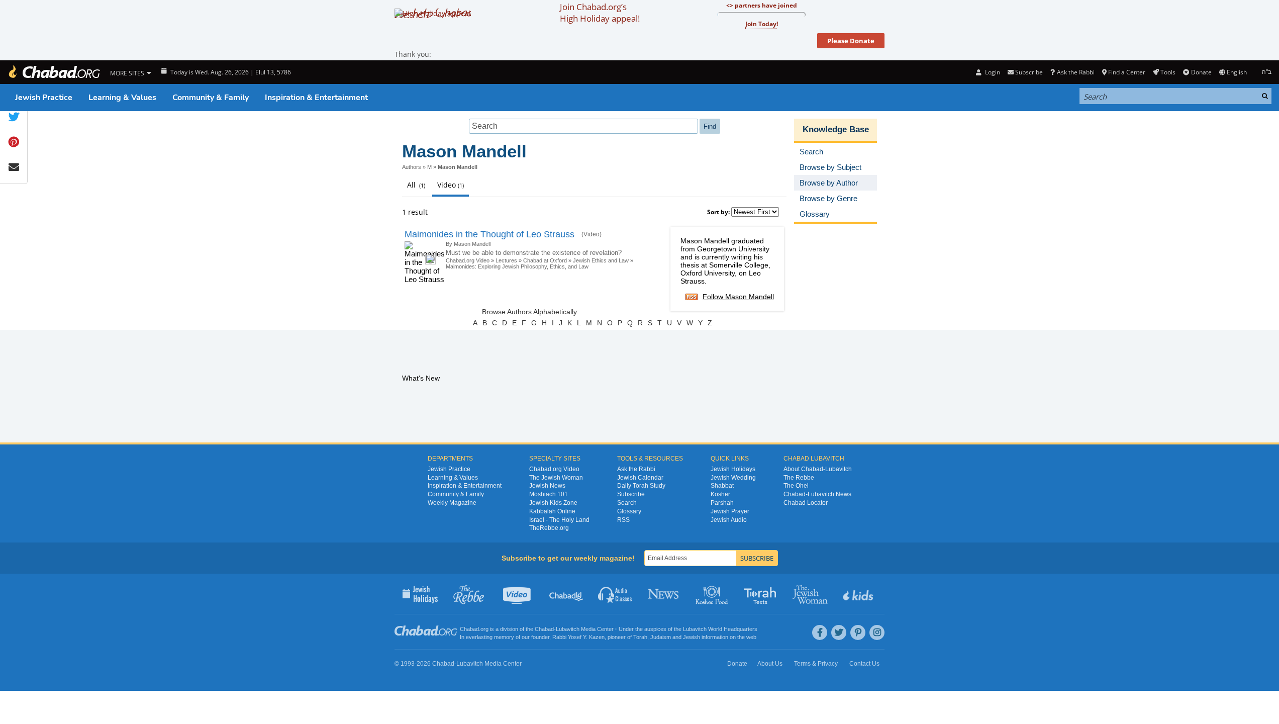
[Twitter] (838, 632)
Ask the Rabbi (1075, 72)
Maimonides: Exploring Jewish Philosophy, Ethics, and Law (517, 266)
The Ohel (796, 485)
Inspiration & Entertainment (316, 97)
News (664, 593)
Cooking (713, 593)
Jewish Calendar (640, 477)
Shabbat (722, 485)
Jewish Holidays (733, 469)
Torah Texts (761, 593)
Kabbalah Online (552, 511)
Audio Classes (615, 593)
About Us (769, 663)
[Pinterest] (857, 632)
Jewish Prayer (730, 511)
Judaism (660, 637)
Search (627, 502)
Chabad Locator (805, 502)
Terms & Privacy (816, 663)
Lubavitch (567, 629)
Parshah (722, 502)
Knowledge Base (836, 129)
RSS (623, 519)
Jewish (691, 637)
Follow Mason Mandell (738, 297)
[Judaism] (54, 72)
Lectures (506, 260)
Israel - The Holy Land (559, 519)
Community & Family (210, 97)
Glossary (629, 511)
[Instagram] (876, 632)
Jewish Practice (43, 97)
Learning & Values (122, 97)
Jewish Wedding (733, 477)
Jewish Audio (729, 519)
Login (991, 72)
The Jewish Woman (556, 477)
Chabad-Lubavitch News (817, 494)
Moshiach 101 (548, 494)
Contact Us (864, 663)
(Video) (591, 234)
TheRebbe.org (549, 527)
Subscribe (631, 494)
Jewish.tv (518, 593)
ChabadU (566, 593)
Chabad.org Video (467, 260)
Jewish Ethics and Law (601, 260)
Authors (411, 167)
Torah (640, 637)
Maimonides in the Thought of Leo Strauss (489, 234)
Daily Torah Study (641, 485)
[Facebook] (819, 632)
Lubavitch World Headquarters (720, 629)
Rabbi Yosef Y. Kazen (578, 637)
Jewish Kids (859, 593)
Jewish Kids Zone (553, 502)
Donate (1201, 72)
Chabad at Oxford (545, 260)
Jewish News (547, 485)
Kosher (720, 494)
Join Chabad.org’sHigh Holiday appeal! (600, 12)
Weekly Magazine (452, 502)
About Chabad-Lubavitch (817, 469)
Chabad (544, 629)
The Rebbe (798, 477)
